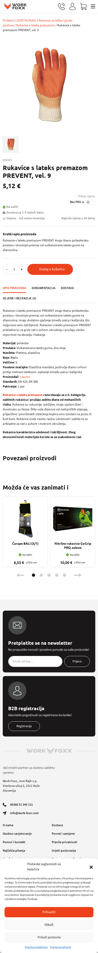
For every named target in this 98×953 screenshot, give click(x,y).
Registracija (24, 726)
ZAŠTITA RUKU (26, 20)
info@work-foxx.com (24, 813)
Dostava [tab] (67, 288)
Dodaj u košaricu (52, 269)
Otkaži (49, 924)
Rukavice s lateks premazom (35, 25)
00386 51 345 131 (21, 804)
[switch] (90, 202)
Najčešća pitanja (14, 850)
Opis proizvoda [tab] (14, 288)
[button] (91, 867)
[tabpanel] (49, 374)
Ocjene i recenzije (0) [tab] (19, 298)
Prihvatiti (49, 912)
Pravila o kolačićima (36, 947)
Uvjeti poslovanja (64, 850)
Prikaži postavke (49, 937)
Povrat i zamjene (63, 833)
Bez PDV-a (77, 202)
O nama (8, 825)
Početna (8, 20)
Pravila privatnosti (60, 947)
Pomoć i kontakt (14, 842)
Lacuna (25, 377)
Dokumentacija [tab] (43, 288)
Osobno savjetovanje (17, 833)
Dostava (57, 825)
